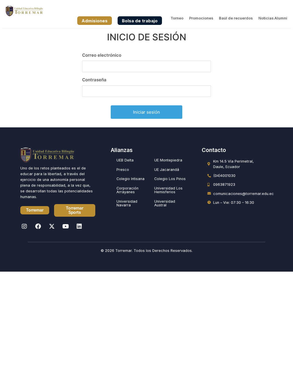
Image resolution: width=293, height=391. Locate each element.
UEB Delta (125, 160)
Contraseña (94, 79)
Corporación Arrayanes (127, 190)
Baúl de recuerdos (236, 18)
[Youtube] (66, 226)
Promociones (201, 18)
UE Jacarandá (166, 169)
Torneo (177, 18)
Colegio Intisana (130, 179)
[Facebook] (38, 226)
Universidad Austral (164, 203)
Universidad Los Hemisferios (168, 190)
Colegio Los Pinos (170, 179)
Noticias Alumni (272, 18)
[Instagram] (24, 226)
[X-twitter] (52, 226)
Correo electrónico (101, 55)
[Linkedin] (79, 226)
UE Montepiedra (168, 160)
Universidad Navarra (126, 203)
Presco (122, 169)
